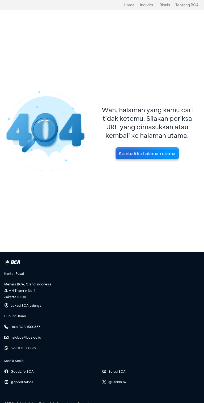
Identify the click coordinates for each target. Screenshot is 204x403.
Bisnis (165, 4)
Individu (147, 4)
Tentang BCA (187, 4)
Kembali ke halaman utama (147, 153)
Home (129, 4)
